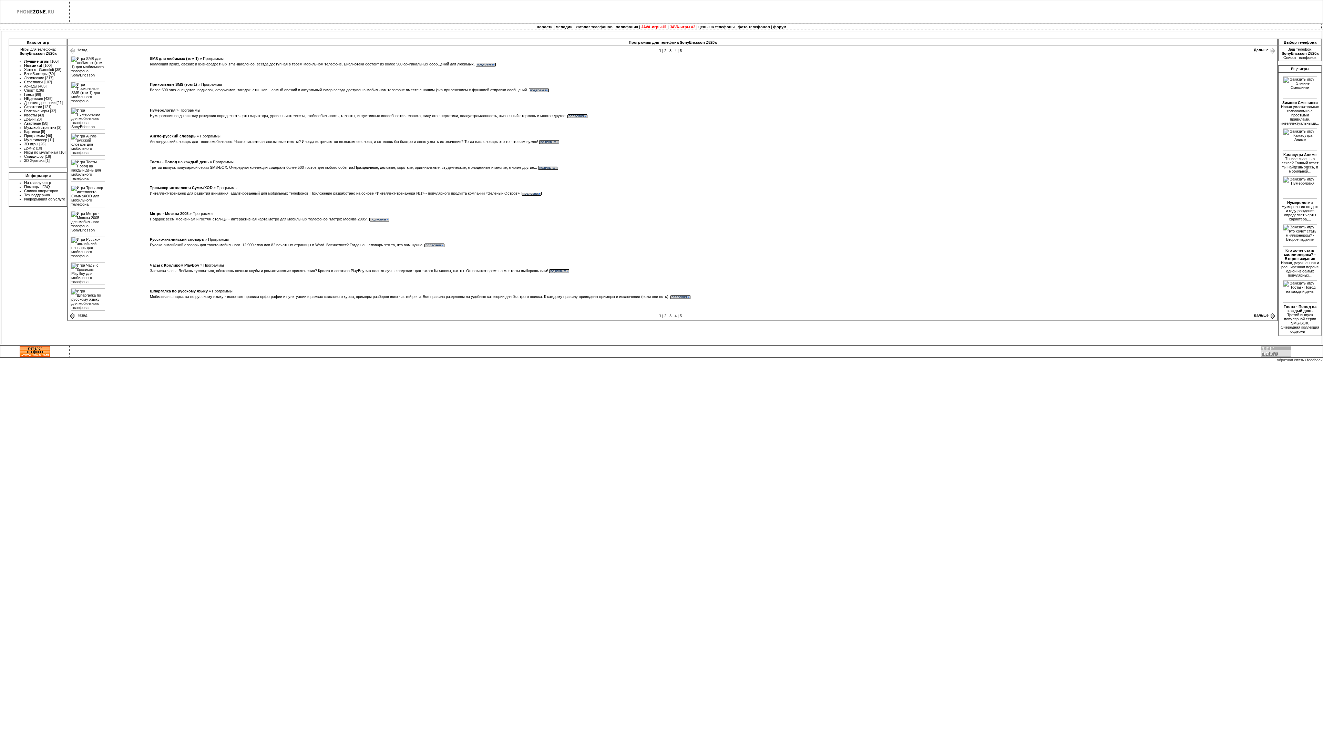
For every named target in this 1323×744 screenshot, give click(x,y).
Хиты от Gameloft (39, 70)
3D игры (31, 144)
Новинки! (33, 65)
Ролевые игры (36, 111)
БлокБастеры (36, 74)
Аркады (30, 86)
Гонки (29, 94)
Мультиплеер (35, 140)
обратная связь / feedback (1300, 360)
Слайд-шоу (34, 156)
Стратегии (33, 107)
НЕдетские (33, 98)
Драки (29, 119)
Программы (34, 136)
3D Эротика (34, 160)
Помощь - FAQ (37, 187)
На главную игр (37, 182)
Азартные (32, 123)
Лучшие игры (36, 61)
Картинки (32, 132)
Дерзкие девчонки (39, 103)
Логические (34, 78)
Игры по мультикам (41, 152)
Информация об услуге (44, 199)
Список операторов (41, 191)
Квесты (30, 115)
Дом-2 (29, 148)
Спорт (29, 90)
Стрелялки (33, 82)
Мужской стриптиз (40, 127)
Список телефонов (1299, 57)
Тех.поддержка (37, 195)
